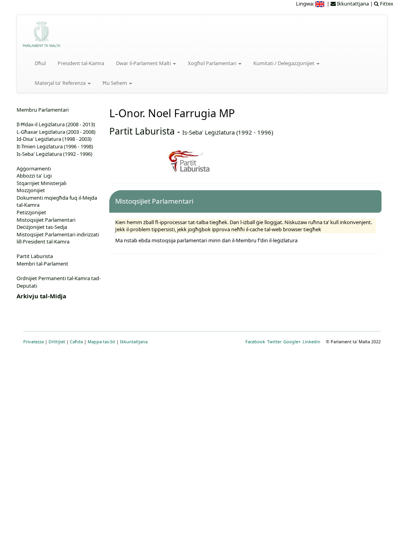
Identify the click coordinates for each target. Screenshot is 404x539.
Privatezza (33, 341)
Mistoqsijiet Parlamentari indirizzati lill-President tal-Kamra (58, 238)
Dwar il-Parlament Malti (144, 63)
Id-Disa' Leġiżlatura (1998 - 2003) (54, 138)
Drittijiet (57, 341)
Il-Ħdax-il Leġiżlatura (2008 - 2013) (56, 124)
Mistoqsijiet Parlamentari (46, 219)
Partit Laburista (142, 131)
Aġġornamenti (34, 168)
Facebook (255, 341)
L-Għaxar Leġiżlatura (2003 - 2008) (56, 131)
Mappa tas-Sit (101, 341)
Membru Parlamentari (43, 109)
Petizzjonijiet (31, 212)
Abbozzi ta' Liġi (34, 175)
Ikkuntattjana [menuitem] (352, 3)
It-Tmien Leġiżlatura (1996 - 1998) (55, 146)
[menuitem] (320, 3)
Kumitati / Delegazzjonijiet (284, 63)
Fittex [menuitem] (386, 3)
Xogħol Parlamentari (213, 63)
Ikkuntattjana (134, 341)
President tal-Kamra (81, 63)
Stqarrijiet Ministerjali (41, 183)
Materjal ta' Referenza (61, 82)
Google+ (292, 341)
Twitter (274, 341)
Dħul (40, 63)
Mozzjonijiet (31, 190)
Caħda (76, 341)
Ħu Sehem (115, 82)
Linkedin (311, 341)
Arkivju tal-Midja (41, 296)
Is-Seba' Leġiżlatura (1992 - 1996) (227, 132)
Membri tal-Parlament (42, 263)
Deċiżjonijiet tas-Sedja (42, 226)
